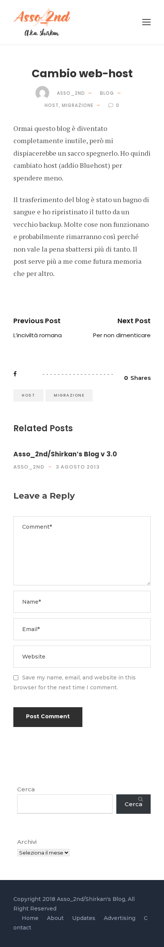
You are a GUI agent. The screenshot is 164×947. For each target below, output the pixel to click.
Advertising (119, 918)
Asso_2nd (71, 93)
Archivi (27, 841)
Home (30, 918)
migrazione (77, 105)
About (55, 918)
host (52, 105)
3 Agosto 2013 (78, 466)
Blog (107, 93)
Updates (83, 918)
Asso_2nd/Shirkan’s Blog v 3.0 (65, 454)
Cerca (26, 789)
